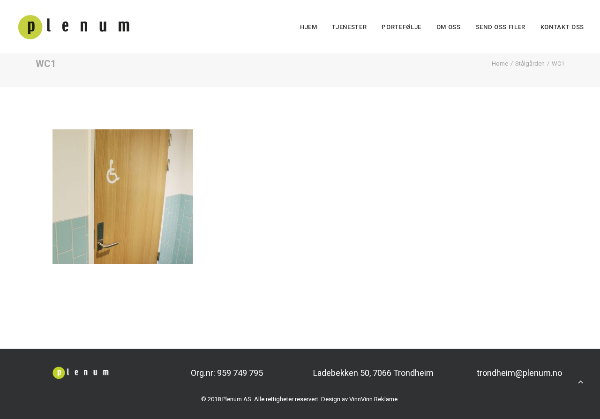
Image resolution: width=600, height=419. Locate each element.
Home (500, 63)
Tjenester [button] (349, 26)
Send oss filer (500, 26)
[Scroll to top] (581, 381)
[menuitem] (312, 26)
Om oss (448, 26)
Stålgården (530, 63)
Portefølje (401, 26)
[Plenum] (74, 27)
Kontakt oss (562, 26)
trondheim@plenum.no (519, 373)
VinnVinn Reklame (373, 399)
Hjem (308, 26)
